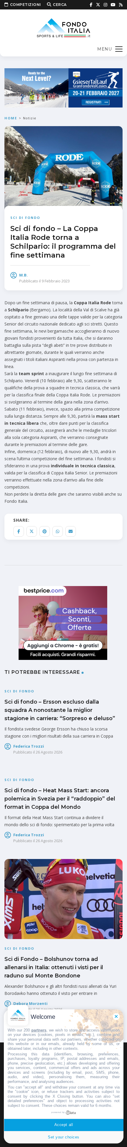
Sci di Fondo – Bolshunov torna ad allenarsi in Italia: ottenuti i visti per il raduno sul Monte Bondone (53, 967)
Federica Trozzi (28, 746)
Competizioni (25, 4)
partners (38, 1030)
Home (10, 118)
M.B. (23, 275)
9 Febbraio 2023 (56, 281)
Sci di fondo (25, 217)
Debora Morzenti (30, 1003)
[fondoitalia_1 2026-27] (63, 87)
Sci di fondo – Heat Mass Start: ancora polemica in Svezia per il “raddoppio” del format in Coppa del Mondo (59, 798)
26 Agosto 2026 (49, 752)
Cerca (60, 4)
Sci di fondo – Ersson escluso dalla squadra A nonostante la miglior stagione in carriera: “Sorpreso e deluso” (59, 710)
